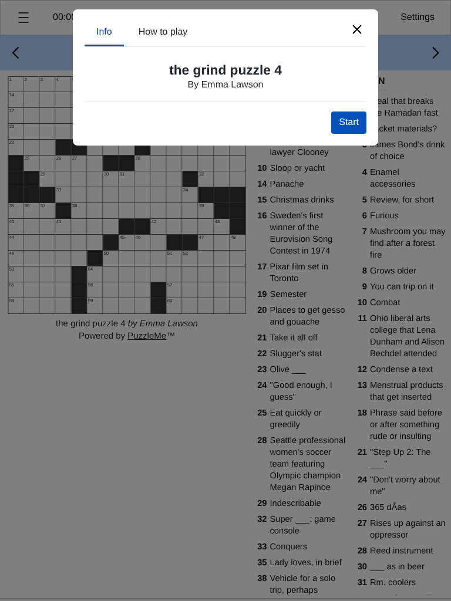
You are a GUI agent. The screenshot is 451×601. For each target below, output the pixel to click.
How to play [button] (163, 32)
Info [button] (104, 32)
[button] (357, 29)
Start (349, 122)
